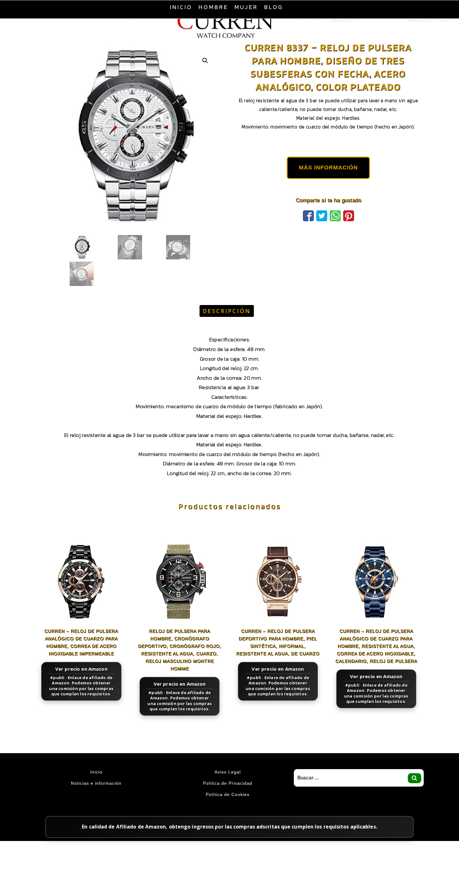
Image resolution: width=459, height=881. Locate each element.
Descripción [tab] (227, 326)
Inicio (181, 7)
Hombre (213, 7)
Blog (273, 7)
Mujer (246, 7)
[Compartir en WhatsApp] (335, 230)
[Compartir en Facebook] (308, 230)
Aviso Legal (228, 787)
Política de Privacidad (227, 798)
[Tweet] (321, 230)
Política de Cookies (227, 810)
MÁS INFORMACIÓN (328, 183)
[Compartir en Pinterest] (348, 230)
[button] (205, 76)
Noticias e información (96, 798)
